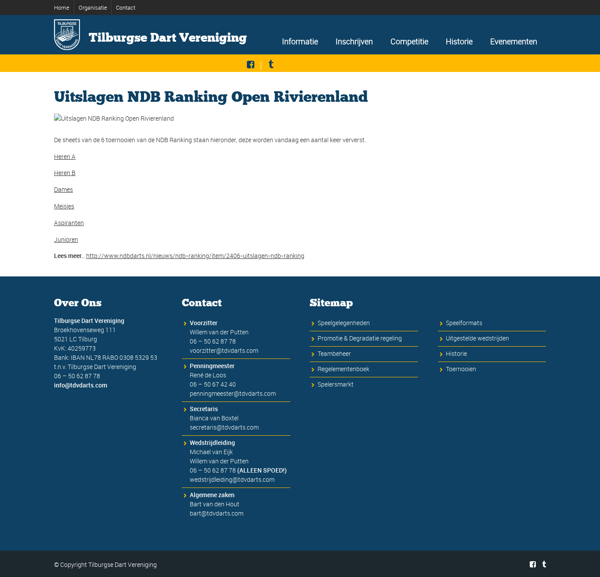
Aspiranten (69, 223)
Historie (459, 41)
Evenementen (513, 41)
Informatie (300, 41)
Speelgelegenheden (344, 323)
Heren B (65, 172)
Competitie (409, 41)
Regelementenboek (343, 369)
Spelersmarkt (336, 384)
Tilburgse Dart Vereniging (168, 37)
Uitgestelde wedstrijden (477, 338)
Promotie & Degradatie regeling (360, 338)
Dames (63, 189)
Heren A (65, 156)
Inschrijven (354, 41)
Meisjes (64, 206)
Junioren (66, 239)
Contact (125, 7)
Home (61, 7)
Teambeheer (334, 353)
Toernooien (461, 369)
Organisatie (93, 7)
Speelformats (464, 323)
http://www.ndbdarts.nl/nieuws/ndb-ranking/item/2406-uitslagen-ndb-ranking (195, 255)
